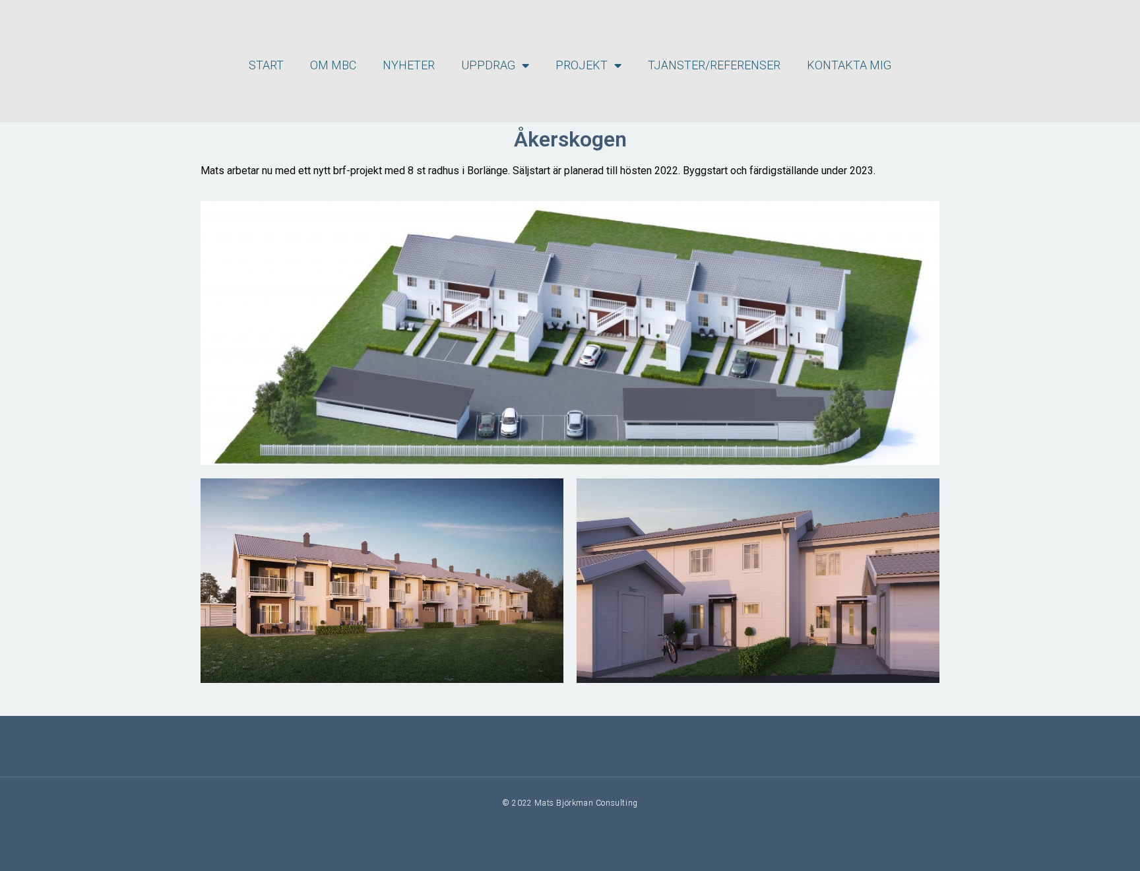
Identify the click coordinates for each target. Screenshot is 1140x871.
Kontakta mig (849, 65)
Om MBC (333, 65)
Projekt (581, 65)
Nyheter (409, 65)
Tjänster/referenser (714, 65)
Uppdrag (488, 65)
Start (266, 65)
